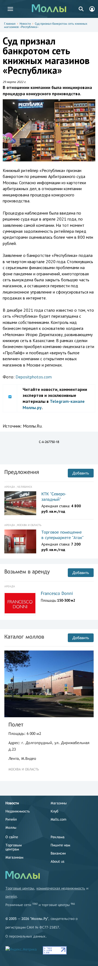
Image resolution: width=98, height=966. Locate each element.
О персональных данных (25, 936)
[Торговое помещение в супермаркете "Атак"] (20, 541)
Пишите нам (60, 845)
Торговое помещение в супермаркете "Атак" (62, 535)
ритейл (11, 896)
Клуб (54, 811)
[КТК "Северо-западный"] (20, 503)
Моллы (10, 827)
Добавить (80, 473)
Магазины (59, 803)
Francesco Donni (57, 593)
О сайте (11, 837)
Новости (25, 23)
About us (57, 861)
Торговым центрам (13, 847)
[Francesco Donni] (20, 603)
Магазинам (14, 857)
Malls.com (58, 819)
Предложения (21, 472)
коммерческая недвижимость (60, 888)
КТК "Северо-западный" (53, 497)
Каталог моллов (24, 636)
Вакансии (58, 853)
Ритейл (11, 819)
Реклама (58, 837)
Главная (10, 23)
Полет (15, 724)
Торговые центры (19, 888)
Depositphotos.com (34, 377)
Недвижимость (17, 811)
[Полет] (49, 684)
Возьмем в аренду (27, 571)
